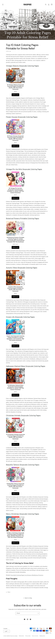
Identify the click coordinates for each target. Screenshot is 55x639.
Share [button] (9, 592)
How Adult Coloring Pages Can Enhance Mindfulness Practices (27, 575)
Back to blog (28, 598)
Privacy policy (28, 635)
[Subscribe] (38, 613)
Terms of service (35, 635)
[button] (2, 4)
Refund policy (21, 635)
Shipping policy (42, 635)
